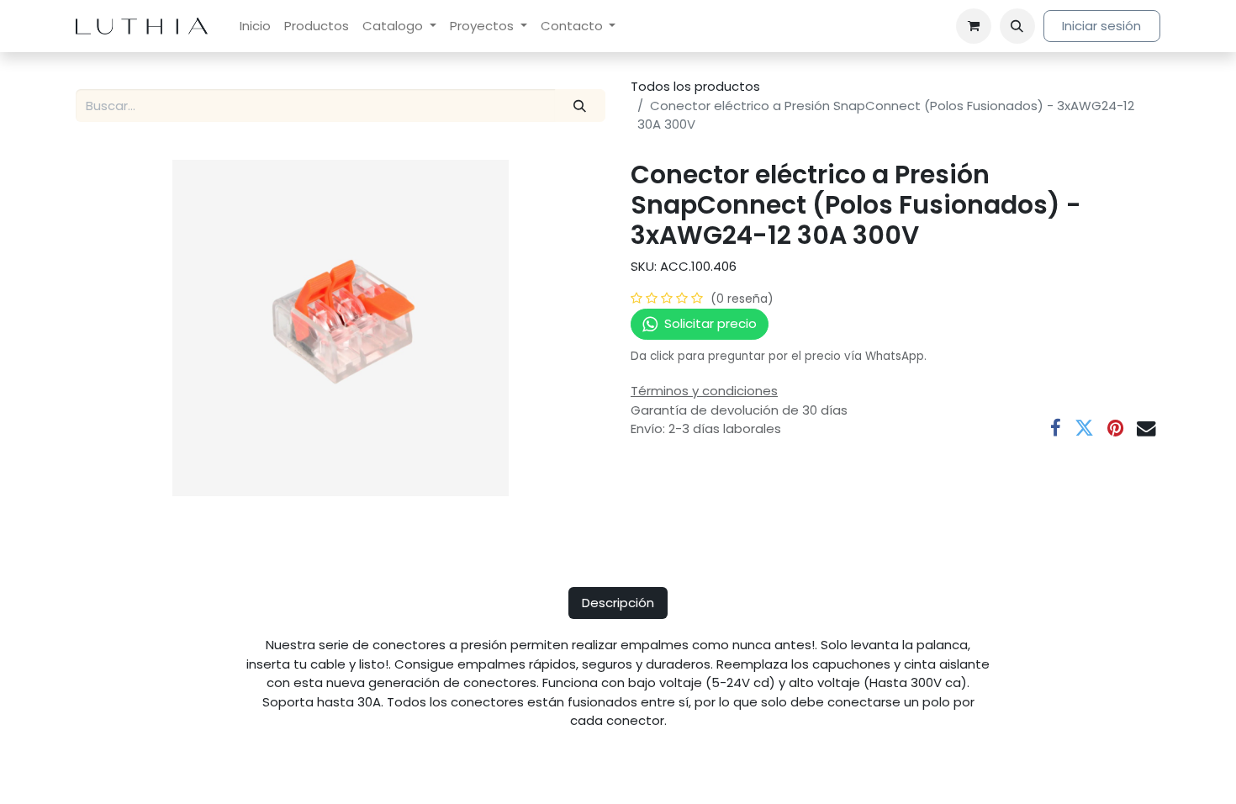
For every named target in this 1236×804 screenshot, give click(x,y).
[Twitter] (1084, 428)
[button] (1017, 26)
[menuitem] (255, 26)
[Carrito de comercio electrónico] (973, 26)
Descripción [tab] (618, 602)
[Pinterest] (1115, 428)
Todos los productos (695, 86)
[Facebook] (1055, 428)
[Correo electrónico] (1146, 428)
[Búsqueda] (580, 105)
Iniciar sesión (1101, 25)
